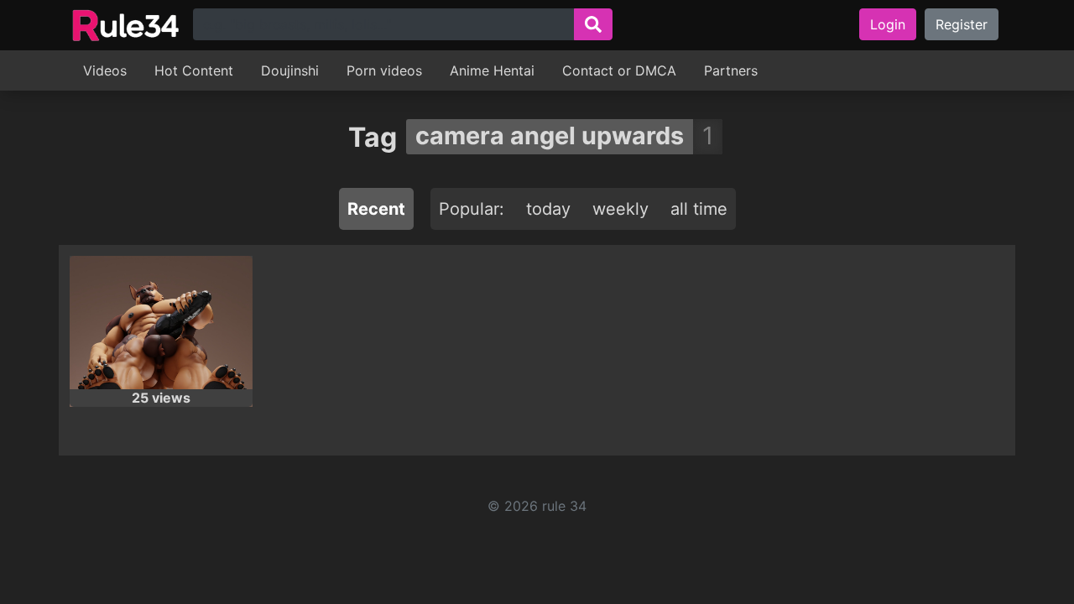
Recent (376, 209)
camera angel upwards (549, 135)
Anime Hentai (492, 70)
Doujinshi (290, 70)
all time (698, 209)
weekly (620, 209)
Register (962, 24)
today (548, 209)
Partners (731, 70)
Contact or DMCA (619, 70)
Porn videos (384, 70)
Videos (105, 70)
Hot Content (193, 70)
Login (887, 24)
